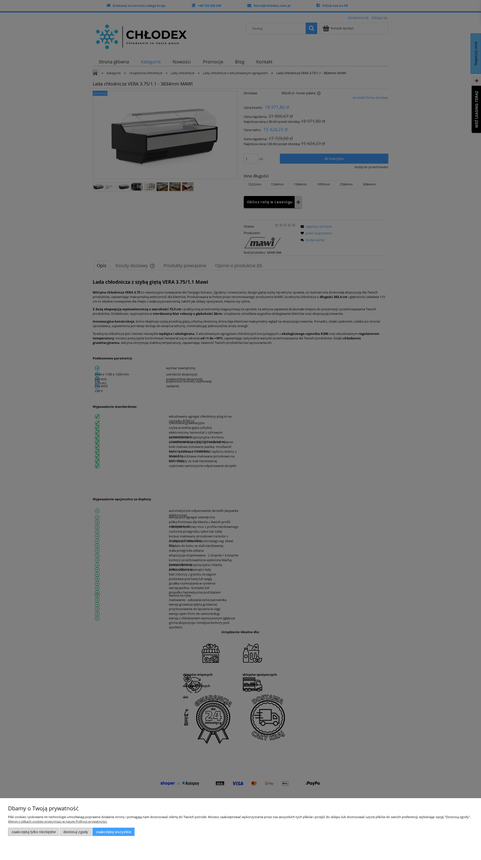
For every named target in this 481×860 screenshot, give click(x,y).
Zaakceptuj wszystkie (113, 832)
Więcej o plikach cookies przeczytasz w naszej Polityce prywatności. (57, 821)
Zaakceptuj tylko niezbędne (34, 832)
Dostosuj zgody (75, 832)
